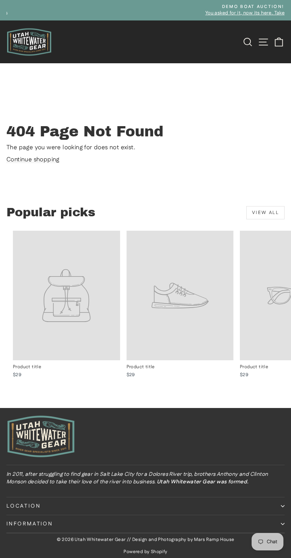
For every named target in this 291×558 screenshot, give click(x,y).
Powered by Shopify (145, 552)
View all (265, 212)
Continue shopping (32, 159)
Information (29, 524)
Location (23, 506)
